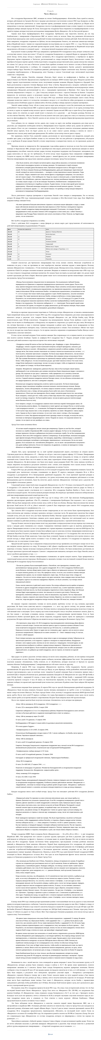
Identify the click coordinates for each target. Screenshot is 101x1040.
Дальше (50, 1034)
